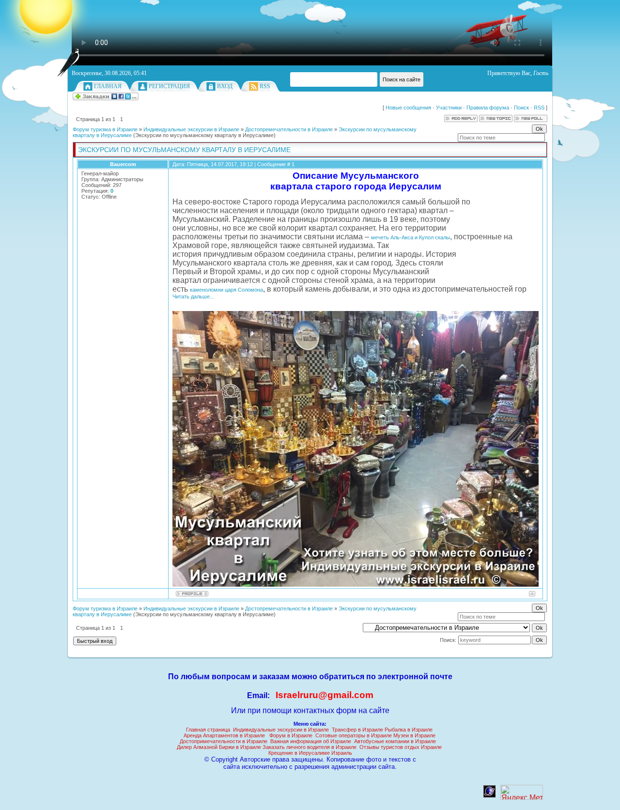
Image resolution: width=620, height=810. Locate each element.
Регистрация (169, 86)
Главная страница (208, 729)
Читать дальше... (193, 296)
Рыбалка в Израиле (409, 729)
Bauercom (123, 164)
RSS (265, 86)
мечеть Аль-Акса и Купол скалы (410, 237)
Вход (224, 86)
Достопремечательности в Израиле (289, 129)
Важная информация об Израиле (310, 741)
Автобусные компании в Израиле (395, 741)
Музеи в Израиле (414, 735)
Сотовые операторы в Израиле (353, 735)
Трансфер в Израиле (357, 729)
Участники (449, 107)
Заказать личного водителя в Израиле (309, 747)
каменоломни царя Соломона (226, 290)
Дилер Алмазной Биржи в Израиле (219, 747)
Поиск (521, 107)
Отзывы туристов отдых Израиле (400, 747)
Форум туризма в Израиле (105, 129)
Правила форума (487, 107)
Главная (108, 86)
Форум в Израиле (290, 735)
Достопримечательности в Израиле (223, 741)
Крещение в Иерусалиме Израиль (310, 753)
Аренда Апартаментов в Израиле (224, 735)
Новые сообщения (408, 107)
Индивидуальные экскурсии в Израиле (191, 129)
